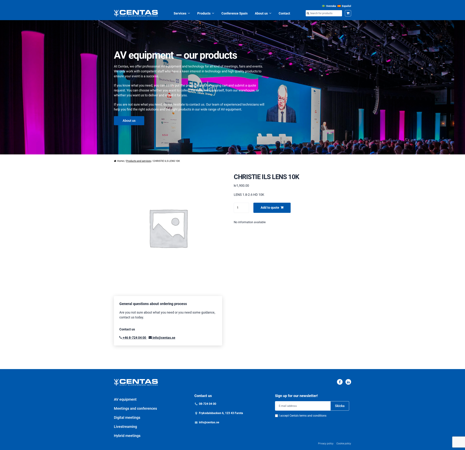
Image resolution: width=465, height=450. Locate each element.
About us (261, 13)
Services (180, 13)
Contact (284, 13)
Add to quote (270, 207)
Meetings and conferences (135, 408)
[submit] (308, 13)
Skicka (340, 406)
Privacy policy (325, 443)
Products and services (138, 160)
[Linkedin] (348, 382)
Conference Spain (234, 13)
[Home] (136, 13)
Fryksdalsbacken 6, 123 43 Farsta (221, 413)
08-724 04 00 (207, 404)
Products (204, 13)
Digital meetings (127, 417)
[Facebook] (340, 382)
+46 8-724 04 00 (134, 337)
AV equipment (125, 399)
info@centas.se (163, 337)
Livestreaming (125, 426)
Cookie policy (343, 443)
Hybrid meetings (127, 435)
